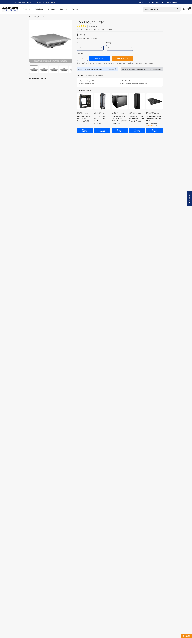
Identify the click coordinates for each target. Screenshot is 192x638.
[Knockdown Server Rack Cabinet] (85, 101)
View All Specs (88, 75)
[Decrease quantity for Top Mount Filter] (78, 58)
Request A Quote (171, 2)
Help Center (142, 2)
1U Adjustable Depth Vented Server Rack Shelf (153, 118)
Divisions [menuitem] (51, 9)
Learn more (111, 69)
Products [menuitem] (26, 9)
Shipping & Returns (156, 2)
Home (31, 17)
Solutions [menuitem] (39, 9)
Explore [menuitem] (75, 9)
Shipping (79, 38)
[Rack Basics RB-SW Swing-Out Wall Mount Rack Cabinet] (120, 101)
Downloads (99, 75)
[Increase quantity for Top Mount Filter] (86, 58)
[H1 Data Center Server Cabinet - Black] (102, 101)
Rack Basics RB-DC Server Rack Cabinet (136, 117)
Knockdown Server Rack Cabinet (84, 117)
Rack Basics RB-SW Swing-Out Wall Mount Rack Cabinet (119, 118)
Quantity (80, 53)
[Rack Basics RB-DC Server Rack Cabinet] (137, 101)
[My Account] (184, 9)
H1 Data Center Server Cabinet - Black (100, 118)
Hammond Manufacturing (83, 112)
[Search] (178, 9)
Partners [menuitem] (63, 9)
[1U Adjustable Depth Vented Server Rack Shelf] (154, 101)
